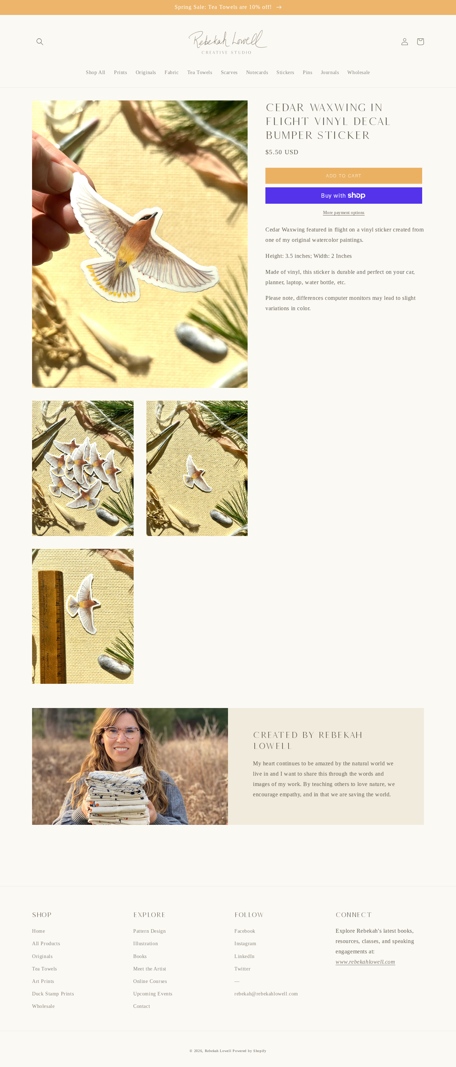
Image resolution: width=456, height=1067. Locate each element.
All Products (46, 943)
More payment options (344, 212)
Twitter (242, 969)
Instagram (245, 943)
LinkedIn (244, 956)
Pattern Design (149, 931)
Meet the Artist (149, 969)
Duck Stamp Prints (53, 993)
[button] (40, 42)
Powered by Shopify (249, 1051)
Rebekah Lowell (219, 1051)
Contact (141, 1006)
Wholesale (43, 1006)
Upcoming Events (152, 993)
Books (140, 956)
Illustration (145, 943)
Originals (42, 956)
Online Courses (150, 981)
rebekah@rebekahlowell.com (266, 993)
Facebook (244, 931)
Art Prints (43, 981)
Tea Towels (44, 969)
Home (38, 931)
